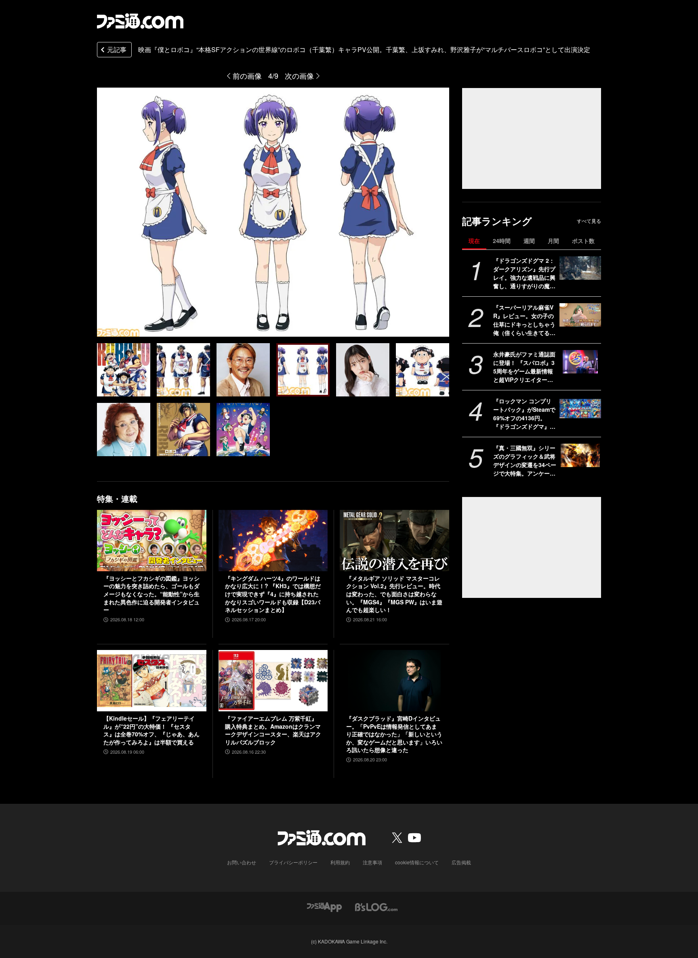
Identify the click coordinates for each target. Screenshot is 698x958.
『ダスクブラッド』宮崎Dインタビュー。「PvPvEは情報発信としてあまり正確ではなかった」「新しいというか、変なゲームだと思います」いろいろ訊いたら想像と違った (394, 734)
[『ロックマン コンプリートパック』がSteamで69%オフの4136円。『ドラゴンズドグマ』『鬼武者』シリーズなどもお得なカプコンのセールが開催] (580, 408)
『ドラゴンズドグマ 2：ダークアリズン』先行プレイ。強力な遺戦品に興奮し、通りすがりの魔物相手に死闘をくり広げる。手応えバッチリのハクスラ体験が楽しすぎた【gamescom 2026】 (524, 273)
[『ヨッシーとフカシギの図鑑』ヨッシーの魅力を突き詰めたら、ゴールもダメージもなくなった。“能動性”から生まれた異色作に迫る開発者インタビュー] (151, 540)
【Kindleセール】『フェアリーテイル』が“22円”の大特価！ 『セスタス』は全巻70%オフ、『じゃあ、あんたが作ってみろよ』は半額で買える (151, 730)
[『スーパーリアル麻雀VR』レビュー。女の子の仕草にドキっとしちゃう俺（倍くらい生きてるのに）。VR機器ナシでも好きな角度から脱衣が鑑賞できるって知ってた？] (580, 315)
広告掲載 (461, 862)
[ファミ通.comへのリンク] (140, 21)
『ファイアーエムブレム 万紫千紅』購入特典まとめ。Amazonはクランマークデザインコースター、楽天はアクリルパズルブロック (273, 730)
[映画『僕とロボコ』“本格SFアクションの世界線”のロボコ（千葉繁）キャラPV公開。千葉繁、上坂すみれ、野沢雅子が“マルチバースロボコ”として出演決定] (123, 369)
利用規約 (340, 862)
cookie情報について (417, 862)
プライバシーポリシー (293, 862)
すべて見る (589, 221)
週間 (529, 241)
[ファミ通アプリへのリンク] (324, 906)
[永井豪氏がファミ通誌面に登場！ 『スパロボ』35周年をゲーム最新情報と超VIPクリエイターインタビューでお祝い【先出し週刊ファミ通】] (580, 361)
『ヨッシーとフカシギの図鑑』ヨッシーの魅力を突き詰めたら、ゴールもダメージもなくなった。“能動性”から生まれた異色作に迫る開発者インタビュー (151, 594)
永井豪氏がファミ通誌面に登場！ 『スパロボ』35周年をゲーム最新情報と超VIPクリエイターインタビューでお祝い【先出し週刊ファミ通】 (524, 367)
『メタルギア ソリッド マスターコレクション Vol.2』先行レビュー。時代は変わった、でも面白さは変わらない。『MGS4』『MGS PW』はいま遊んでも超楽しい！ (394, 594)
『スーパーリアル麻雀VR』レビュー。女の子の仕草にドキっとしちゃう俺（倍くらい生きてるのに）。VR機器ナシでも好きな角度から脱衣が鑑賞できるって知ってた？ (524, 320)
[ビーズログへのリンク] (376, 906)
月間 (553, 241)
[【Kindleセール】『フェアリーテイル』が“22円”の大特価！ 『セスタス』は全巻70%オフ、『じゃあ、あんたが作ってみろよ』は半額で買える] (151, 680)
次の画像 (299, 75)
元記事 (116, 49)
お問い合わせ (241, 862)
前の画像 (247, 75)
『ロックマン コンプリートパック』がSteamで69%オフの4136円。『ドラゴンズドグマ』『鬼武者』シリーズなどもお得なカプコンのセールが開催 (524, 414)
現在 (474, 241)
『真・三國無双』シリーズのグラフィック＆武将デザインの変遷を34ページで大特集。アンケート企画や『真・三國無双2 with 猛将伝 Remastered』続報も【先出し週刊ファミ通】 (524, 461)
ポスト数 (583, 241)
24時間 (502, 241)
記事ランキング (497, 221)
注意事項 (372, 862)
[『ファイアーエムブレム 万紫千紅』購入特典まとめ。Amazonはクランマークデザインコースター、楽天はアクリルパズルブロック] (273, 680)
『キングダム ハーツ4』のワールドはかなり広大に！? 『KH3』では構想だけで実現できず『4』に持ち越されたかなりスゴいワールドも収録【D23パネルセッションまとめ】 (273, 594)
